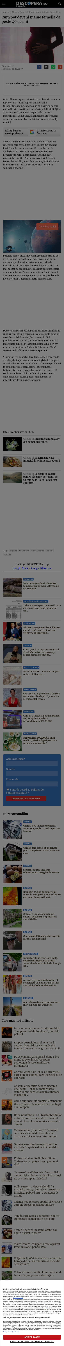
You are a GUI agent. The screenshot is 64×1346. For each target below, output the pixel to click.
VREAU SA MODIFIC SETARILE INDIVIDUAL (32, 1341)
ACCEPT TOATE (32, 1337)
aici (47, 1308)
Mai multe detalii (18, 1298)
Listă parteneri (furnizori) (11, 1332)
